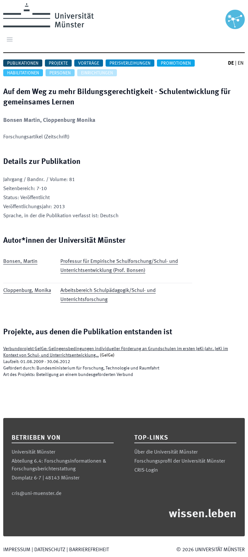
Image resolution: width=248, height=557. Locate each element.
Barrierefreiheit (89, 549)
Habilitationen (23, 73)
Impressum (16, 549)
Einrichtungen (97, 73)
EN (240, 63)
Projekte (58, 63)
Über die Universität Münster (166, 452)
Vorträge (88, 63)
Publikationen (22, 63)
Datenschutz (49, 549)
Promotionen (176, 63)
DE (231, 63)
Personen (60, 73)
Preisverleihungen (129, 63)
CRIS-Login (146, 470)
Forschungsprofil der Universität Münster (179, 461)
